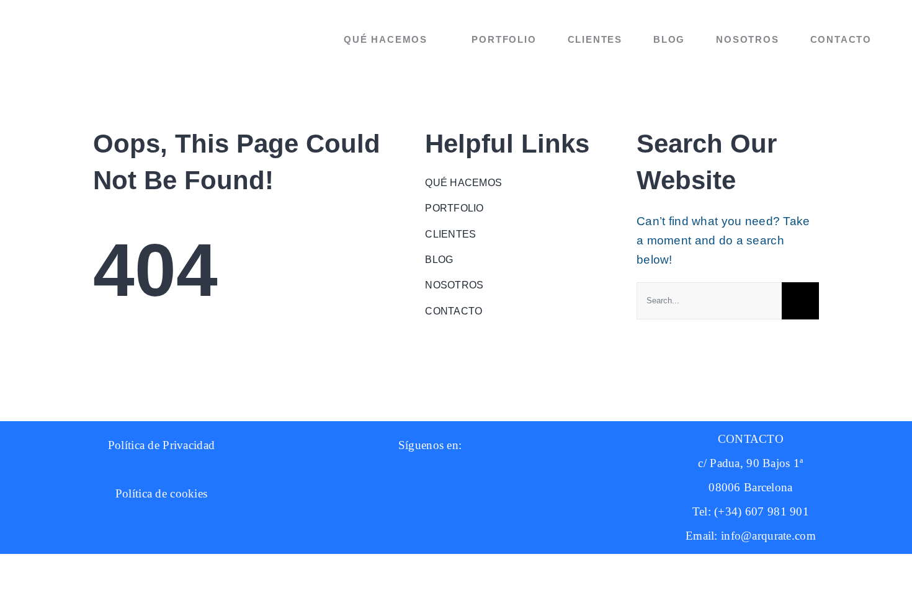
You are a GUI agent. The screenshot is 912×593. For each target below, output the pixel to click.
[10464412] (486, 475)
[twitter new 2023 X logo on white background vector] (541, 487)
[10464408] (418, 475)
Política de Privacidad (161, 445)
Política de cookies (161, 493)
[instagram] (338, 487)
